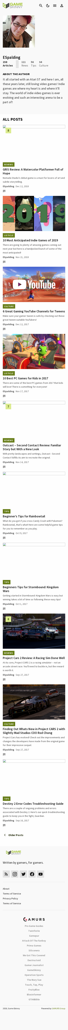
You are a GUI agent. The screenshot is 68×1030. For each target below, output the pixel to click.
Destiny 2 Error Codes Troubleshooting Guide (33, 804)
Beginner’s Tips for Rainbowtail (24, 516)
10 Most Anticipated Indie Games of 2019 (30, 240)
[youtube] (40, 874)
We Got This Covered (34, 955)
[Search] (40, 5)
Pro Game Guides (34, 926)
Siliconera (34, 950)
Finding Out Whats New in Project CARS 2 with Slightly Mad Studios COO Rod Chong (34, 731)
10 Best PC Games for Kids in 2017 (25, 378)
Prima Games (34, 945)
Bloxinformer (34, 994)
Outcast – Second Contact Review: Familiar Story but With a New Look (32, 447)
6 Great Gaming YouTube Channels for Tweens (34, 311)
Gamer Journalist (34, 965)
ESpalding (8, 186)
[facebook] (32, 874)
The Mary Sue (34, 979)
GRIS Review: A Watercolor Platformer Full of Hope (33, 171)
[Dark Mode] (47, 5)
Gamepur (34, 935)
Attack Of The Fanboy (34, 940)
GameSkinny (34, 970)
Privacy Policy (10, 898)
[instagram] (14, 874)
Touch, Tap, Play (34, 984)
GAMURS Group (58, 1008)
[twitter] (23, 874)
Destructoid (34, 960)
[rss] (6, 874)
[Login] (61, 5)
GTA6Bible (34, 999)
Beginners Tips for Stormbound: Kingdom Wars (31, 589)
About (6, 888)
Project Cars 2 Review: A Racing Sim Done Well (34, 658)
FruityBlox (34, 989)
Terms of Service (12, 893)
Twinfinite (34, 930)
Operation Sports (34, 974)
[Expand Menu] (54, 5)
